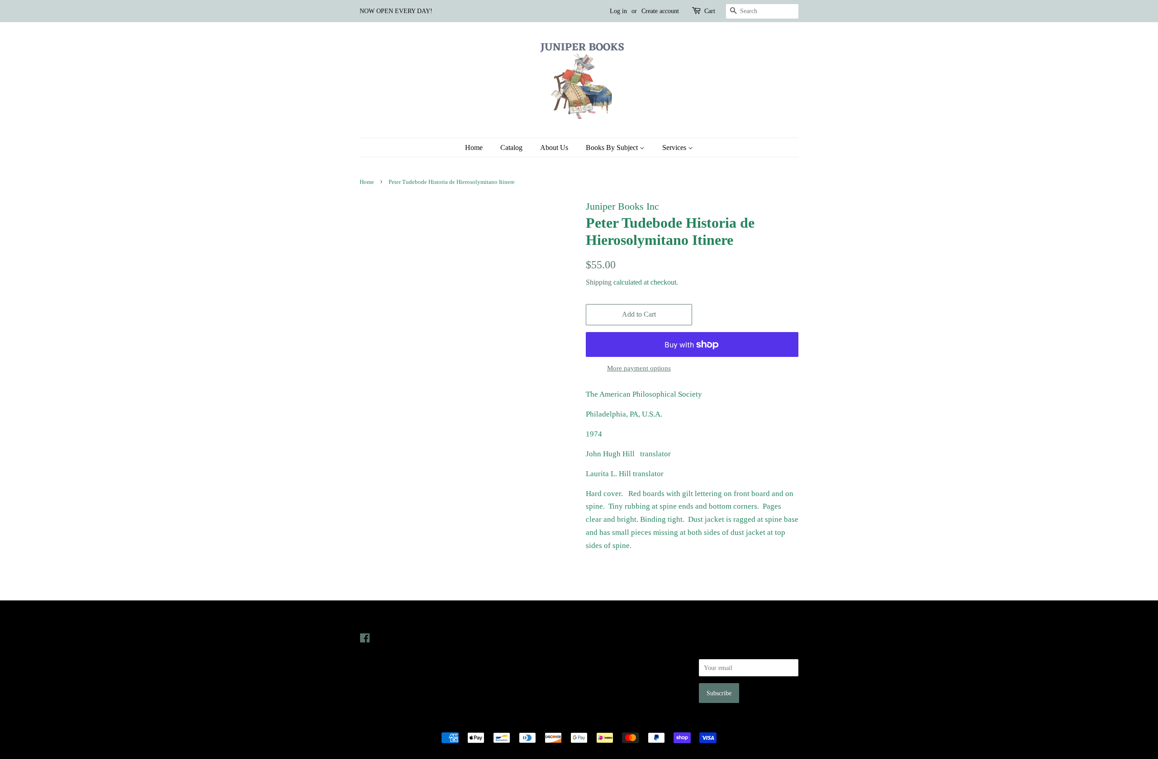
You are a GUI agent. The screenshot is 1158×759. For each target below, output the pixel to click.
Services (675, 147)
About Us (554, 147)
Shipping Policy (606, 688)
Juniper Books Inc (576, 722)
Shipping (599, 282)
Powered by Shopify (629, 722)
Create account (660, 11)
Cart (709, 11)
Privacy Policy (604, 650)
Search (594, 638)
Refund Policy (604, 663)
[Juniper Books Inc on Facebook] (365, 639)
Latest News (491, 619)
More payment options (639, 368)
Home (474, 147)
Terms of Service (608, 675)
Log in (618, 11)
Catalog (511, 147)
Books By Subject (613, 147)
